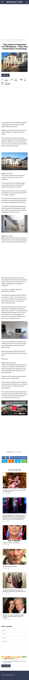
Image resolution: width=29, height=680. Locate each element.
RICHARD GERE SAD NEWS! (10, 566)
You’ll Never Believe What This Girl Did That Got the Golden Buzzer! (14, 490)
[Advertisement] (14, 22)
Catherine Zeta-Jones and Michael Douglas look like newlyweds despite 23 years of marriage (13, 616)
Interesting (5, 75)
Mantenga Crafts (14, 2)
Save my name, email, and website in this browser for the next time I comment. (14, 662)
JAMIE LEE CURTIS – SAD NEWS (11, 543)
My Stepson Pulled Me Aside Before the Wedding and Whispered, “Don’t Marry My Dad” (14, 590)
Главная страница (5, 39)
